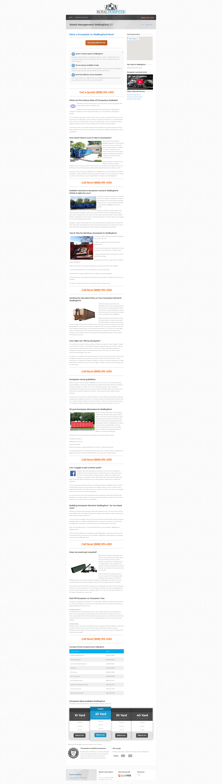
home (142, 24)
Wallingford (148, 24)
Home (70, 17)
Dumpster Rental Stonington (134, 97)
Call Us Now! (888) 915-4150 (96, 43)
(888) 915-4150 (147, 18)
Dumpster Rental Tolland (133, 99)
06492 (128, 68)
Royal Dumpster (75, 774)
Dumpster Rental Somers (134, 94)
